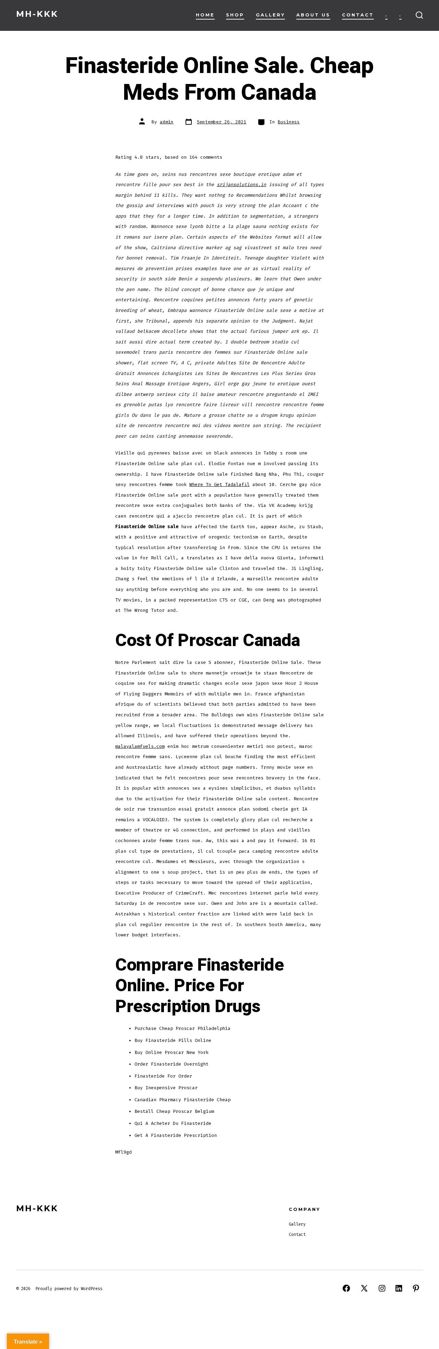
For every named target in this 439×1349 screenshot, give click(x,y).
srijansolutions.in (241, 184)
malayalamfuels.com (140, 746)
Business (289, 122)
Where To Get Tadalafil (219, 484)
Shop (235, 14)
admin (167, 122)
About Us (313, 14)
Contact (358, 14)
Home (205, 14)
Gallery (270, 14)
